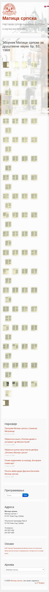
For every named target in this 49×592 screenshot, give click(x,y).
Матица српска (16, 580)
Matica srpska (9, 9)
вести (36, 551)
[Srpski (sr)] (48, 6)
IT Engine (40, 583)
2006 (6, 548)
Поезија (31, 551)
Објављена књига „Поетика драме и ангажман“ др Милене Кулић (20, 440)
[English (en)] (45, 6)
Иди (25, 495)
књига (6, 553)
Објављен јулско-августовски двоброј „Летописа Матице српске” (21, 451)
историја (40, 551)
